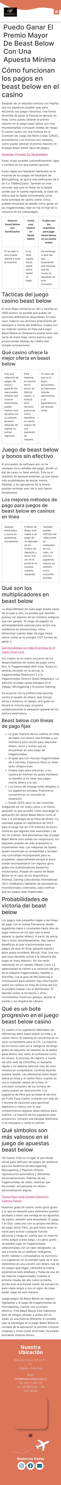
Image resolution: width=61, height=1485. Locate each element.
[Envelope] (39, 1466)
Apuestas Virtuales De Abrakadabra (25, 154)
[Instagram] (21, 1466)
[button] (56, 11)
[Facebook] (30, 1466)
